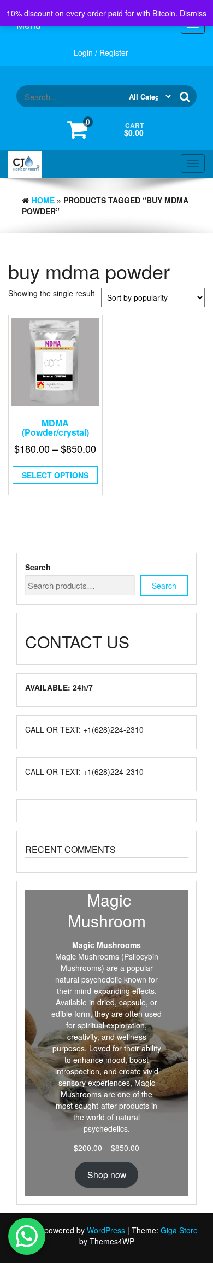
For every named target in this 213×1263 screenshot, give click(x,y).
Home (43, 200)
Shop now (106, 1174)
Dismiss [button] (193, 13)
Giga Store (179, 1230)
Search (38, 567)
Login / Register (101, 52)
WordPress (106, 1230)
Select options (55, 475)
